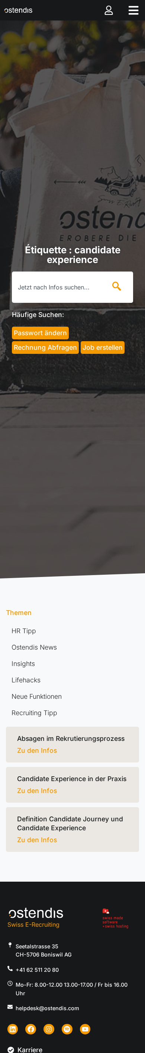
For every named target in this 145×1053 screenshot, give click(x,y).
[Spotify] (67, 1029)
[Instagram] (49, 1029)
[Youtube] (85, 1029)
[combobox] (57, 287)
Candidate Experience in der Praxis (71, 779)
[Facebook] (30, 1029)
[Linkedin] (12, 1029)
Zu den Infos (37, 750)
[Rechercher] (118, 287)
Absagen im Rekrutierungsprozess (71, 738)
